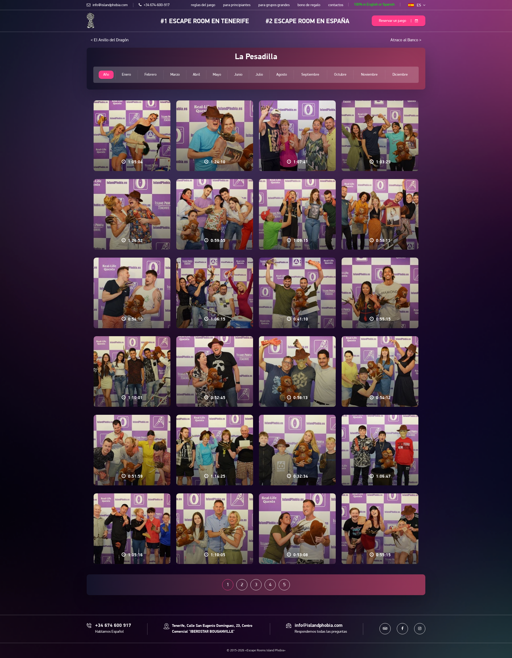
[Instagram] (419, 628)
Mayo (217, 75)
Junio (238, 75)
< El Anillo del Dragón (110, 40)
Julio (259, 75)
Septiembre (310, 75)
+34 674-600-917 (156, 5)
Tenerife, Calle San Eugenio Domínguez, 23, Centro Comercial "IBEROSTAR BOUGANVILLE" (212, 629)
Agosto (281, 75)
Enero (126, 75)
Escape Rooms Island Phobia (90, 20)
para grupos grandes (274, 5)
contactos (335, 5)
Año (106, 75)
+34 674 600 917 (113, 625)
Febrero (151, 75)
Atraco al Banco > (405, 40)
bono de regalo (309, 5)
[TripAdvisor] (385, 628)
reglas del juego (203, 5)
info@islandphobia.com (110, 5)
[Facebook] (402, 628)
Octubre (340, 75)
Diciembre (400, 75)
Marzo (175, 75)
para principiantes (236, 5)
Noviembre (369, 75)
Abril (196, 75)
